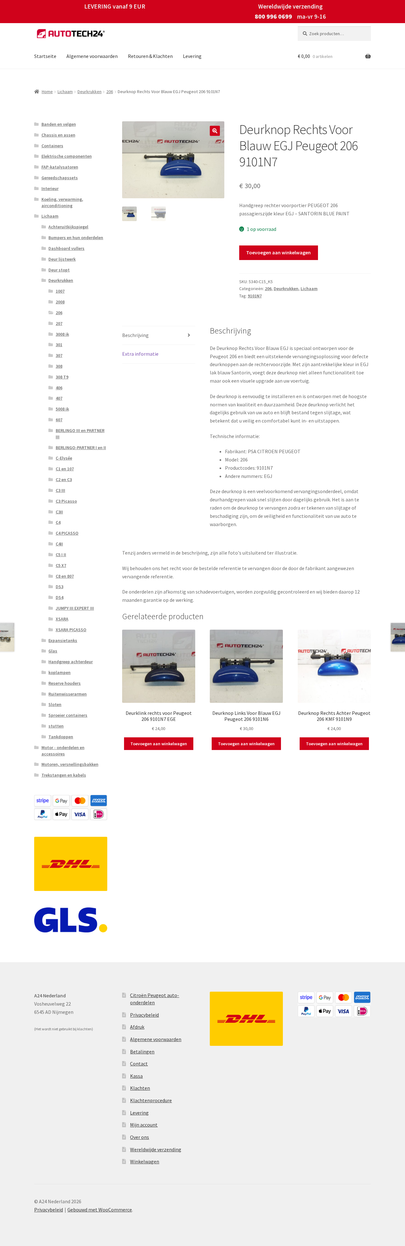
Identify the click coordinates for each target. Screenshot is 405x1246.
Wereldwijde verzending (155, 1149)
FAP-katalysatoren (59, 167)
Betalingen (142, 1051)
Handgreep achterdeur (70, 661)
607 (59, 420)
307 (59, 355)
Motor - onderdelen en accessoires (62, 751)
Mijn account (144, 1125)
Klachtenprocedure (151, 1100)
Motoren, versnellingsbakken (69, 764)
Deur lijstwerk (62, 259)
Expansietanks (62, 640)
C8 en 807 (65, 576)
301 (59, 344)
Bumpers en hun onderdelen (75, 237)
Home (47, 91)
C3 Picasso (66, 501)
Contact (139, 1063)
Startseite (45, 56)
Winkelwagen (144, 1161)
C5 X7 (61, 565)
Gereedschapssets (59, 178)
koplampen (59, 672)
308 (59, 366)
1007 (60, 291)
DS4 (59, 597)
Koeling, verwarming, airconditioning (62, 202)
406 (59, 388)
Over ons (139, 1137)
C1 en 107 (65, 469)
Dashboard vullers (66, 248)
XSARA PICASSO (71, 630)
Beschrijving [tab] (135, 335)
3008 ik (62, 334)
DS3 (59, 586)
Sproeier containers (67, 715)
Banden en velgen (58, 124)
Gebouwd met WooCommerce (99, 1209)
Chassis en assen (58, 135)
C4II (59, 544)
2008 (60, 302)
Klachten (140, 1088)
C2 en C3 (64, 479)
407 (59, 398)
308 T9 (62, 377)
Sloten (54, 704)
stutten (56, 726)
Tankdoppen (60, 737)
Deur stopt (59, 270)
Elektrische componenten (66, 156)
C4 (58, 522)
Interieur (50, 188)
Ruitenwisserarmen (67, 694)
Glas (52, 651)
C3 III (60, 490)
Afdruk (137, 1027)
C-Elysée (64, 458)
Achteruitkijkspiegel (68, 227)
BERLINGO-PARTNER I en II (81, 447)
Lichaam (65, 91)
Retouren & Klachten (150, 56)
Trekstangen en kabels (63, 775)
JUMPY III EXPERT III (75, 608)
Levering (192, 56)
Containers (52, 146)
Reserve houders (64, 683)
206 (109, 91)
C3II (59, 512)
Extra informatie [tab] (140, 354)
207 (59, 323)
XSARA (62, 619)
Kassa (136, 1076)
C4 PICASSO (67, 533)
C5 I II (61, 554)
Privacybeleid (144, 1015)
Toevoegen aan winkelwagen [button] (158, 744)
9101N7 (255, 296)
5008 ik (62, 409)
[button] (215, 131)
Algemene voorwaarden (92, 56)
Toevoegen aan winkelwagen (278, 252)
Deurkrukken (90, 91)
